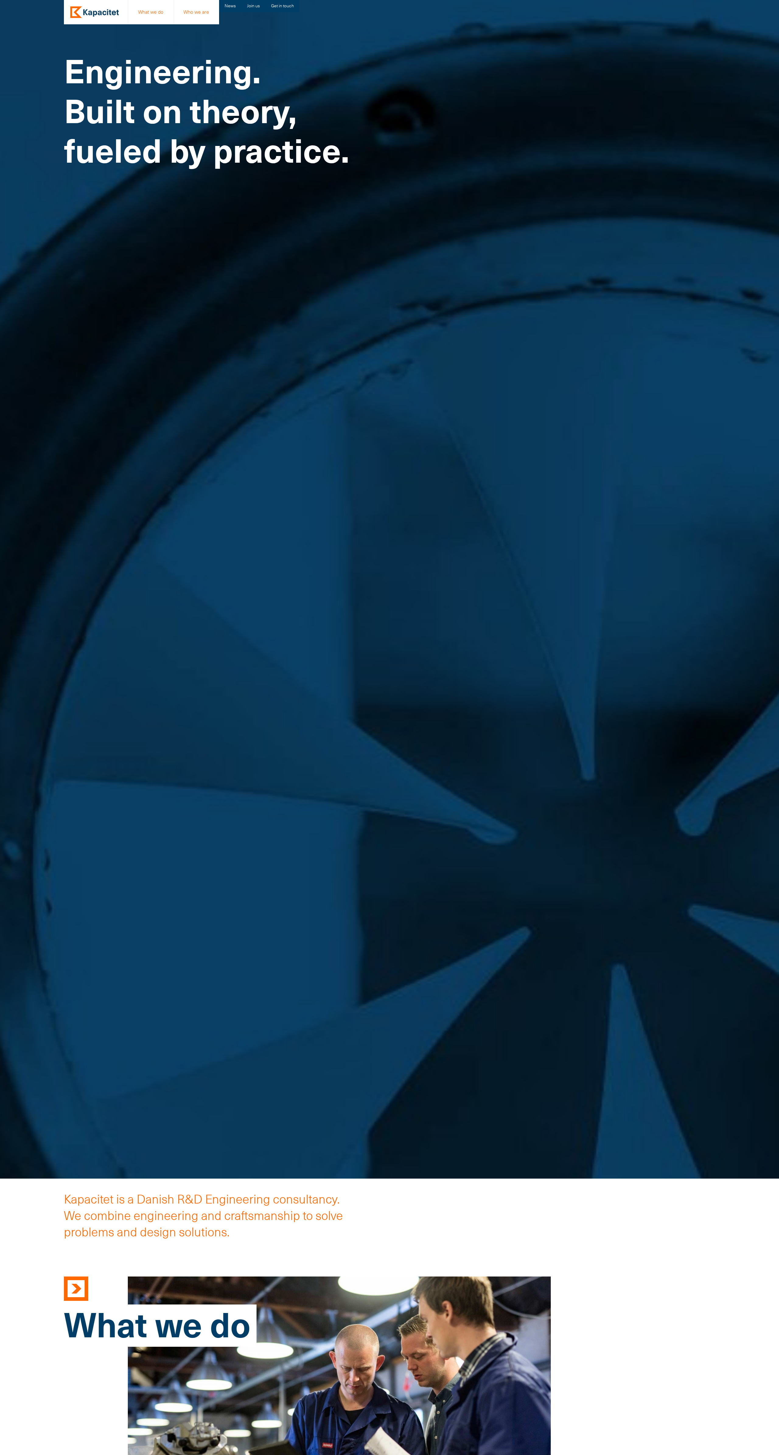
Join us (253, 6)
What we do (150, 12)
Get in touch (282, 6)
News (230, 6)
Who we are (196, 12)
